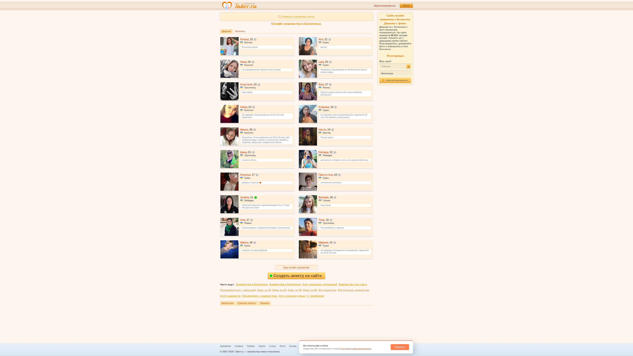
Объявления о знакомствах (259, 295)
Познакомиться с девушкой (238, 290)
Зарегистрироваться (385, 5)
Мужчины (240, 31)
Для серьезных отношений (319, 284)
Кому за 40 (279, 290)
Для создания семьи (292, 295)
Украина (264, 303)
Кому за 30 (264, 290)
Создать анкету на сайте (297, 275)
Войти (406, 5)
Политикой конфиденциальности (355, 349)
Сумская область (247, 303)
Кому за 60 (310, 290)
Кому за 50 (295, 290)
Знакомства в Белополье (252, 284)
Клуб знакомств (230, 295)
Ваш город (385, 61)
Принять (400, 347)
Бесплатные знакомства (353, 290)
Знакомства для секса (352, 284)
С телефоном (315, 295)
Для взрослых (327, 290)
